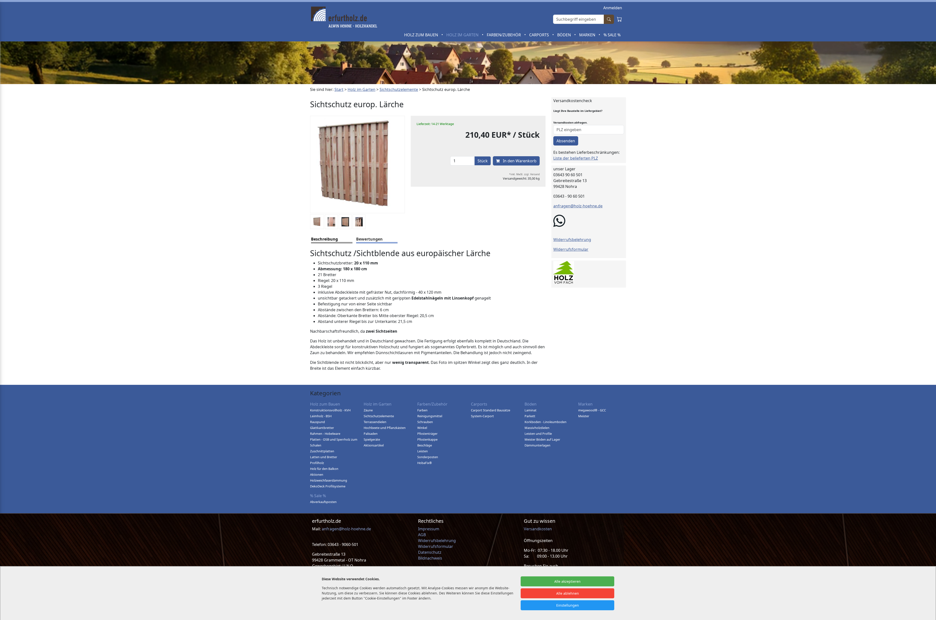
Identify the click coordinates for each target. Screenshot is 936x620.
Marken (587, 35)
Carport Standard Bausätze (490, 410)
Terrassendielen (375, 422)
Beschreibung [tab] (324, 239)
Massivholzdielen (537, 428)
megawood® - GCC (592, 410)
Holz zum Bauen (421, 35)
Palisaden (371, 433)
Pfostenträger (427, 433)
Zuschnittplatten (322, 451)
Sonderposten (427, 457)
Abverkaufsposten (323, 502)
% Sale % (612, 35)
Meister (583, 416)
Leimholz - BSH (321, 416)
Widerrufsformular (570, 249)
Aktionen (316, 474)
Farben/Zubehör (504, 35)
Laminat (530, 410)
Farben (422, 410)
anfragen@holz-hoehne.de (578, 206)
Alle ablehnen (567, 593)
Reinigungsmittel (429, 416)
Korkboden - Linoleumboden (545, 422)
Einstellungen (567, 605)
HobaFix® (424, 463)
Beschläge (424, 445)
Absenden (565, 141)
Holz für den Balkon (324, 468)
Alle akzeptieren (567, 581)
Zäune (368, 410)
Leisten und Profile (538, 433)
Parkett (530, 416)
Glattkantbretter (322, 428)
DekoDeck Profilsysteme (327, 486)
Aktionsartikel (374, 445)
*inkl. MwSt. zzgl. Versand (524, 174)
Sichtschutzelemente (399, 89)
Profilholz (317, 463)
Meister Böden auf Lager (542, 439)
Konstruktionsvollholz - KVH (330, 410)
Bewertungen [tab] (369, 239)
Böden (564, 35)
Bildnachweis (430, 558)
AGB (422, 534)
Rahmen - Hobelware (325, 433)
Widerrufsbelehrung (572, 239)
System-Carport (482, 416)
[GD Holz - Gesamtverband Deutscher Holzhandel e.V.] (563, 271)
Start (338, 89)
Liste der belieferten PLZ (575, 158)
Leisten (422, 451)
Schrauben (425, 422)
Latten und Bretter (323, 457)
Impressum (428, 529)
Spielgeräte (372, 439)
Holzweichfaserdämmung (328, 480)
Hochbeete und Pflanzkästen (385, 428)
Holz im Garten (462, 35)
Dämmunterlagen (537, 445)
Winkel (422, 428)
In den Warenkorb (519, 161)
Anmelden (612, 7)
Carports (539, 35)
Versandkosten (538, 529)
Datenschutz (429, 552)
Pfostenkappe (427, 439)
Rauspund (317, 422)
